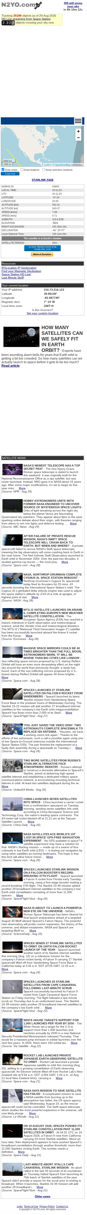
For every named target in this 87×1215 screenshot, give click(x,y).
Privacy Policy (47, 1206)
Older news (42, 1196)
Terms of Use (31, 1206)
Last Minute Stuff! (13, 277)
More (22, 488)
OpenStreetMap (62, 164)
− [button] (78, 137)
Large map (10, 173)
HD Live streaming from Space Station (26, 18)
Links (20, 1206)
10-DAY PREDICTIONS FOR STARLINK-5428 (42, 248)
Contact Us (62, 1206)
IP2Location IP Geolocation (19, 267)
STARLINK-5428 (42, 180)
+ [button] (78, 131)
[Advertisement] (43, 71)
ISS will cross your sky (73, 4)
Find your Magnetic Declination (21, 271)
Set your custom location (42, 313)
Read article (10, 365)
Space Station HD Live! (16, 274)
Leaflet (47, 164)
